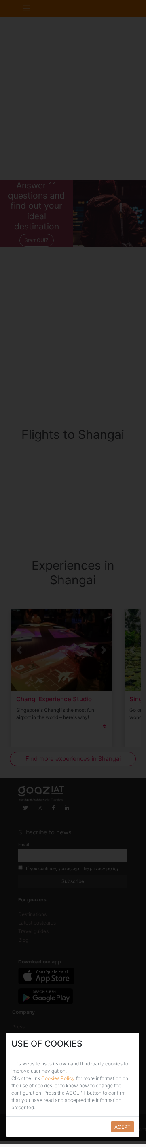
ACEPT (122, 1127)
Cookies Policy (58, 1078)
